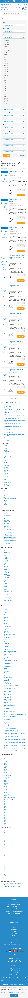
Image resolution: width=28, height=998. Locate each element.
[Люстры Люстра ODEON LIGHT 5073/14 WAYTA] (4, 348)
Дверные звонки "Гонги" (14, 915)
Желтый (6, 564)
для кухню (6, 690)
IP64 (5, 817)
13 (4, 858)
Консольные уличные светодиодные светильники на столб (14, 431)
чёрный (6, 589)
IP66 (5, 820)
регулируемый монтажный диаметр (13, 679)
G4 (4, 491)
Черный (6, 586)
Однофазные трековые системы (12, 883)
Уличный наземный (9, 710)
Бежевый (6, 554)
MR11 (5, 508)
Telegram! (6, 9)
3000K (5, 757)
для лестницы (7, 696)
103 (5, 876)
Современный (8, 629)
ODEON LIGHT (7, 456)
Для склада (7, 648)
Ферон (5, 484)
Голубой (6, 560)
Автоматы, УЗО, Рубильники (14, 909)
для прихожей (7, 694)
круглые (6, 512)
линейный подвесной (10, 537)
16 (4, 851)
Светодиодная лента (14, 902)
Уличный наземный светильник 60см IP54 (15, 748)
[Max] (20, 961)
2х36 (5, 674)
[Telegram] (16, 961)
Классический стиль (9, 634)
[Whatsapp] (12, 961)
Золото (6, 569)
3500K (5, 764)
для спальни (7, 693)
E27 (5, 503)
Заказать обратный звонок (21, 7)
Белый (5, 555)
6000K (5, 778)
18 (4, 869)
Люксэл (6, 476)
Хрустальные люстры (9, 538)
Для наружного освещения (11, 651)
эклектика (6, 628)
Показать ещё (14, 398)
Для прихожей (8, 699)
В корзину (20, 195)
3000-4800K (7, 789)
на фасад (6, 725)
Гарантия (14, 935)
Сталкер (6, 478)
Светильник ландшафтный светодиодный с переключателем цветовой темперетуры (15, 741)
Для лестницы (7, 654)
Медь (5, 574)
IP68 (5, 806)
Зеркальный (7, 568)
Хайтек (6, 631)
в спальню (7, 719)
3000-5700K (7, 791)
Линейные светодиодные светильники (14, 415)
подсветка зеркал (8, 531)
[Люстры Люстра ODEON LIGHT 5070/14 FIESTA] (4, 320)
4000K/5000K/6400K (9, 797)
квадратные (7, 514)
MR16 (5, 500)
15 (4, 843)
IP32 (5, 825)
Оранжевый (7, 575)
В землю (6, 676)
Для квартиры (7, 645)
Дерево (6, 563)
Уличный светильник (9, 711)
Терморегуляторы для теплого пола (14, 918)
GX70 (5, 505)
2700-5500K (7, 788)
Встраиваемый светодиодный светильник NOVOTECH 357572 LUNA (16, 257)
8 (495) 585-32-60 (6, 5)
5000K (5, 761)
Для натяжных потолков (10, 660)
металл (6, 603)
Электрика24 (7, 482)
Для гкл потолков (8, 666)
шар (5, 518)
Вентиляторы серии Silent (14, 913)
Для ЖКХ (6, 646)
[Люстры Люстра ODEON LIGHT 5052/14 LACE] (4, 376)
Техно (5, 612)
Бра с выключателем (9, 688)
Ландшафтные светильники (11, 730)
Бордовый (6, 557)
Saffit (5, 461)
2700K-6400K (7, 767)
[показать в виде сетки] (24, 168)
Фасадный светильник (10, 716)
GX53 (5, 494)
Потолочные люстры (9, 535)
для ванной (7, 702)
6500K (5, 772)
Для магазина (7, 663)
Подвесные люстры (9, 534)
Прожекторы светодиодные (11, 418)
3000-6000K (7, 783)
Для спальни (7, 700)
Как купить (14, 929)
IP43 (5, 823)
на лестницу (7, 722)
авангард (6, 620)
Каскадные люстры (9, 532)
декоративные (8, 545)
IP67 (5, 804)
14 (4, 860)
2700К (5, 766)
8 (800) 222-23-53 (22, 5)
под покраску (7, 703)
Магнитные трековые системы (12, 886)
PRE (5, 479)
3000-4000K (7, 781)
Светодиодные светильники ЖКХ (13, 426)
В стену (6, 657)
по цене (11, 168)
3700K (5, 786)
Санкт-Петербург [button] (6, 1)
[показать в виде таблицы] (26, 168)
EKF (5, 471)
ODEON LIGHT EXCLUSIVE (10, 481)
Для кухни (6, 643)
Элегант (6, 619)
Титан (5, 583)
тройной (6, 682)
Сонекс (6, 445)
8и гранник (7, 528)
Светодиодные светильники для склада (14, 434)
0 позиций (24, 1)
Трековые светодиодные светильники (14, 417)
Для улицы (7, 652)
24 (4, 840)
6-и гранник (7, 523)
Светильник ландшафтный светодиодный (15, 739)
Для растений (7, 673)
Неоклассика (7, 625)
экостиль (6, 637)
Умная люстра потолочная (11, 751)
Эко (5, 636)
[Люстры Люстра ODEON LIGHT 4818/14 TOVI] (4, 179)
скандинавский (8, 626)
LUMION (6, 475)
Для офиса (6, 662)
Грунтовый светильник (10, 728)
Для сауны (6, 671)
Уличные (6, 708)
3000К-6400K (7, 785)
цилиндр (6, 520)
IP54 (5, 809)
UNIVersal (6, 465)
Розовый (6, 577)
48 (4, 848)
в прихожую (7, 721)
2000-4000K (7, 792)
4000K (5, 760)
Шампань (6, 602)
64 (4, 874)
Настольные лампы (9, 435)
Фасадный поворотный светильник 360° (15, 714)
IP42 (5, 815)
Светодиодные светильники (14, 906)
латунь (6, 596)
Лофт (5, 615)
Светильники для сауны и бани (12, 423)
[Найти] (25, 13)
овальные (6, 517)
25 (4, 868)
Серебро (6, 549)
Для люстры (7, 659)
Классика (6, 608)
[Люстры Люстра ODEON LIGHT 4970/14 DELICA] (4, 292)
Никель (6, 594)
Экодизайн (7, 632)
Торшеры (6, 440)
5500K (5, 769)
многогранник (8, 524)
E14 (5, 497)
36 (4, 871)
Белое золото (7, 597)
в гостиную (7, 717)
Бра (5, 437)
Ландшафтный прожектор (11, 731)
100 (5, 849)
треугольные (7, 543)
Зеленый (6, 566)
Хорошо (14, 995)
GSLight (6, 450)
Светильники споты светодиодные (13, 407)
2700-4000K (7, 795)
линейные (7, 526)
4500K (5, 774)
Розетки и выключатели (14, 904)
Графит (6, 561)
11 (4, 857)
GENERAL (6, 473)
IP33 (5, 812)
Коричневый (7, 571)
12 (4, 835)
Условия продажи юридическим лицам (14, 944)
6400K (5, 771)
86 (4, 865)
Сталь (5, 582)
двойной (6, 680)
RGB (5, 758)
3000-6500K (7, 777)
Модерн (6, 609)
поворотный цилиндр (10, 540)
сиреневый (7, 599)
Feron (5, 448)
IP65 (5, 801)
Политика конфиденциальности (14, 940)
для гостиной (7, 691)
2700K (5, 763)
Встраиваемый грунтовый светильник (14, 707)
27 (4, 877)
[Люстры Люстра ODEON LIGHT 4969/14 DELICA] (4, 235)
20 (4, 846)
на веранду (7, 727)
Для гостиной (7, 697)
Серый (5, 578)
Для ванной (7, 668)
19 (4, 862)
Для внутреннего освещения (11, 669)
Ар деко (6, 623)
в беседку (6, 724)
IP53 (5, 818)
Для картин (7, 686)
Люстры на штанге (9, 529)
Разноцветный (8, 600)
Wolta (5, 458)
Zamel (5, 453)
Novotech (6, 451)
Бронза (6, 558)
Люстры (6, 438)
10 (4, 838)
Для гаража (7, 649)
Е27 (5, 495)
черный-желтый (8, 588)
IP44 (5, 808)
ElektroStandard (8, 454)
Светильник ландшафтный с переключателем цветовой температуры (14, 737)
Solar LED (6, 485)
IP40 (5, 814)
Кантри (6, 614)
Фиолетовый (7, 585)
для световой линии (9, 705)
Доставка (14, 931)
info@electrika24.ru (4, 7)
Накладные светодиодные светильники (14, 409)
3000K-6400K (7, 780)
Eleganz (6, 462)
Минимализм (7, 611)
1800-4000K (7, 794)
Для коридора (7, 655)
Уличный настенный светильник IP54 (14, 744)
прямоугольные (8, 515)
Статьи (14, 925)
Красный (6, 572)
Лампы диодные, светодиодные (14, 911)
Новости (14, 927)
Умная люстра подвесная (10, 750)
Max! (25, 9)
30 (4, 844)
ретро (5, 622)
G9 (4, 492)
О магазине (14, 933)
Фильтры (5, 19)
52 (4, 872)
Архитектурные (8, 677)
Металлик (6, 592)
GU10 (5, 501)
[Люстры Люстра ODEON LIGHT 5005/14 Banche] (4, 207)
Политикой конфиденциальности (17, 992)
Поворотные (7, 683)
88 (4, 879)
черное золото (8, 591)
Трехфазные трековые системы (12, 885)
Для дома (6, 642)
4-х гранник (7, 521)
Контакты (14, 937)
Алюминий (7, 552)
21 (4, 863)
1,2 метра (6, 665)
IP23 (5, 821)
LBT (5, 459)
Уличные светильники (10, 424)
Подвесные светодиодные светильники (14, 414)
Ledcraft (6, 447)
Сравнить (5, 192)
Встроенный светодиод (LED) (11, 498)
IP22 (5, 811)
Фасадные (6, 713)
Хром (5, 551)
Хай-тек (6, 617)
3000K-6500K (7, 775)
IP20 (5, 803)
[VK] (8, 961)
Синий (6, 580)
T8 (4, 506)
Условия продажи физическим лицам (14, 942)
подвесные (7, 541)
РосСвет (6, 468)
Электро (6, 470)
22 (4, 866)
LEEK (5, 464)
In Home (6, 467)
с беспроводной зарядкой (11, 685)
